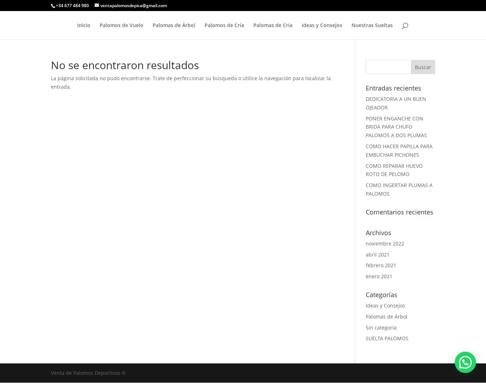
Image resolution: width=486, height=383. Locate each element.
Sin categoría (381, 327)
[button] (465, 362)
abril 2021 (378, 254)
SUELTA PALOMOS (387, 338)
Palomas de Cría (272, 26)
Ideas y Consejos (322, 26)
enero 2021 (379, 276)
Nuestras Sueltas (372, 26)
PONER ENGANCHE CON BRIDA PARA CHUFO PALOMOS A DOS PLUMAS (396, 127)
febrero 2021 (381, 265)
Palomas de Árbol (174, 26)
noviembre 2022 (385, 243)
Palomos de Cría (224, 26)
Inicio (83, 26)
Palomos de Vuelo (121, 26)
